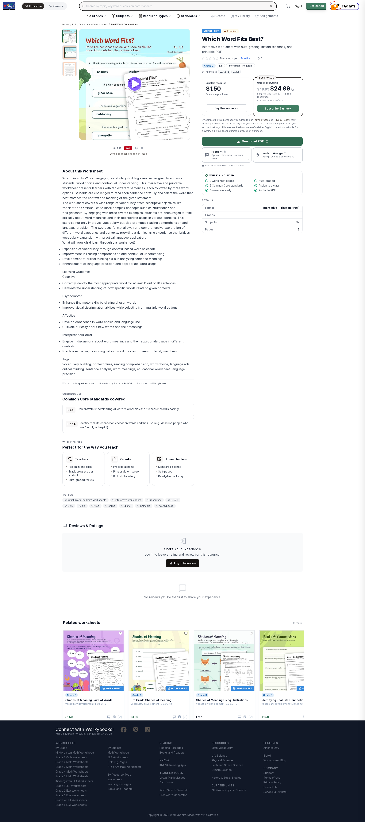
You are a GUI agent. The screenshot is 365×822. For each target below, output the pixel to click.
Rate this (245, 58)
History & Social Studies (226, 777)
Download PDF (253, 141)
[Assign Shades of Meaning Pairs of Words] (114, 717)
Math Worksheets (118, 752)
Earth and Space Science (227, 765)
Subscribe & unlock (278, 108)
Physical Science (222, 760)
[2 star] (206, 58)
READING (165, 743)
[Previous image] (84, 84)
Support (268, 772)
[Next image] (185, 84)
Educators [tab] (36, 6)
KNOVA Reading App (172, 765)
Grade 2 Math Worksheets (72, 762)
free (96, 505)
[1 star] (203, 58)
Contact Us (270, 787)
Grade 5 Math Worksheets (72, 776)
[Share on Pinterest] (128, 148)
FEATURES (270, 743)
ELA (74, 24)
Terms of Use (261, 119)
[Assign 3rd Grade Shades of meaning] (179, 717)
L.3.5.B (174, 500)
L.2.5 (70, 505)
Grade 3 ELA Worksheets (71, 795)
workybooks (166, 505)
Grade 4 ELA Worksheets (71, 800)
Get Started (316, 5)
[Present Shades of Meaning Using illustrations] (239, 717)
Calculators (166, 782)
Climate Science (222, 769)
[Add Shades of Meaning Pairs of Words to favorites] (120, 634)
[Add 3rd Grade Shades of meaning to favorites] (186, 634)
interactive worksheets (128, 500)
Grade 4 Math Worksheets (72, 771)
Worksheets (115, 779)
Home (65, 24)
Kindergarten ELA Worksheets (74, 781)
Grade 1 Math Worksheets (72, 757)
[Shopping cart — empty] (288, 6)
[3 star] (210, 58)
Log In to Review (185, 563)
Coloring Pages (117, 762)
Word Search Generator (174, 790)
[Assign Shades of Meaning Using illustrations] (245, 717)
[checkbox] (120, 717)
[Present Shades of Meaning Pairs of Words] (108, 717)
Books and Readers (120, 788)
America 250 (271, 747)
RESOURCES (220, 743)
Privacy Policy (281, 119)
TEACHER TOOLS (171, 772)
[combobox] (178, 6)
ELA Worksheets (118, 757)
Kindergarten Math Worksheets (75, 752)
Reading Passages (119, 784)
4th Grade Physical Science (229, 790)
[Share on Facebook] (136, 148)
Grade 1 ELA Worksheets (71, 785)
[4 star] (213, 58)
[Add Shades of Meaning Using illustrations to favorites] (251, 634)
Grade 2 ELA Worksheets (71, 790)
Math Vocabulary (222, 747)
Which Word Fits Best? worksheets (87, 500)
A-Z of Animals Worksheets (124, 766)
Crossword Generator (173, 795)
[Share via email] (142, 148)
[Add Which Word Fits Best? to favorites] (188, 35)
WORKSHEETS (65, 743)
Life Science (219, 755)
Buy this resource (226, 108)
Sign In (299, 6)
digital (127, 505)
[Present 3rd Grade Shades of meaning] (174, 717)
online (111, 505)
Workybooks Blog (274, 760)
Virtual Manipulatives (172, 777)
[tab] (69, 36)
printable (145, 505)
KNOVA (164, 760)
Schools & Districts (274, 791)
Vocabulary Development (93, 24)
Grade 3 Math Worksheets (72, 766)
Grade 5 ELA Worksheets (71, 804)
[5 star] (217, 58)
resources (156, 500)
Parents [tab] (58, 6)
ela (83, 505)
